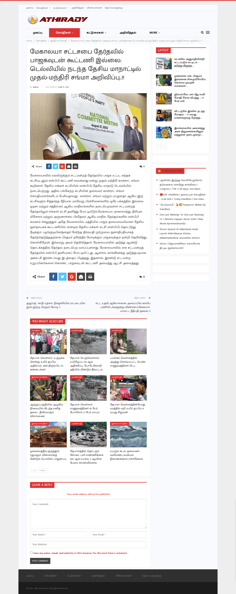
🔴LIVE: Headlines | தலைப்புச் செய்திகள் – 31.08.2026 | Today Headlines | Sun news (183, 196)
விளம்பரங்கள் (94, 8)
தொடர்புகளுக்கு (114, 8)
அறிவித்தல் (77, 8)
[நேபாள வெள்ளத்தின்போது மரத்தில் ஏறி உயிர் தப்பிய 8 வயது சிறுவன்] (128, 388)
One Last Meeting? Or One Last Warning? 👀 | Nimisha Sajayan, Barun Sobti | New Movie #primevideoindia (182, 219)
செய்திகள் (42, 8)
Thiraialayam (172, 171)
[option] (181, 98)
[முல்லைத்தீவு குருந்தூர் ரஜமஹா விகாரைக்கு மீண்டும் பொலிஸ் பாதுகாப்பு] (48, 434)
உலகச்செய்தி (77, 330)
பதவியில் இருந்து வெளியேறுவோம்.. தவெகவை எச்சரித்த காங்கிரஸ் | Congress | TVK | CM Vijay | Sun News (181, 184)
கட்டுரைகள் (59, 8)
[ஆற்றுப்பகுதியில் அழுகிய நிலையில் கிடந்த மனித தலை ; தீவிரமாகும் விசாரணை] (48, 388)
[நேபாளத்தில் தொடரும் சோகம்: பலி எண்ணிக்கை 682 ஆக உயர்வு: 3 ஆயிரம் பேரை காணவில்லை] (88, 434)
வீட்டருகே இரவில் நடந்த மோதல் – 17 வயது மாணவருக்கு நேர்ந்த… (189, 114)
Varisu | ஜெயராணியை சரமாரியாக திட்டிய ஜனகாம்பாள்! (180, 245)
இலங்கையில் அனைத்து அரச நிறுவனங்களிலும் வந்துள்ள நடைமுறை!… (189, 131)
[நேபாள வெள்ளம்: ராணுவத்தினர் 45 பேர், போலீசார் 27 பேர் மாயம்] (88, 388)
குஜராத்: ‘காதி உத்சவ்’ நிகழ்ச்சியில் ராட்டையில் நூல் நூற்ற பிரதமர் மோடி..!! (55, 305)
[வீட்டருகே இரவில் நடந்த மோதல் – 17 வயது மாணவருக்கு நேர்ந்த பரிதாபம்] (164, 115)
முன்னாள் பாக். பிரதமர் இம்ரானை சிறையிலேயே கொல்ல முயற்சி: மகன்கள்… (190, 81)
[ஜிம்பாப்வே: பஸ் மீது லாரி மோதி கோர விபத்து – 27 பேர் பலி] (164, 99)
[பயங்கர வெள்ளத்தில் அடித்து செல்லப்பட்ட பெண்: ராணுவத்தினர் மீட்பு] (128, 341)
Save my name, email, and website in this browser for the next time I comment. (80, 553)
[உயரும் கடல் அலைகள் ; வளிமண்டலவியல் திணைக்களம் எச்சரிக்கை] (128, 434)
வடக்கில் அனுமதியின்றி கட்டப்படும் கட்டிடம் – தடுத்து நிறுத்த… (189, 62)
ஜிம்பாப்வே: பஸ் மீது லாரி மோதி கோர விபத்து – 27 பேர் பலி (189, 97)
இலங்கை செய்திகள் (39, 377)
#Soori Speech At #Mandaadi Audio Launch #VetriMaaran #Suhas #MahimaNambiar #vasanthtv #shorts (180, 233)
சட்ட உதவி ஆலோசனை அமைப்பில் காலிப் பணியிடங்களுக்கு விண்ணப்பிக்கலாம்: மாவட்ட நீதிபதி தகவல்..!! (123, 307)
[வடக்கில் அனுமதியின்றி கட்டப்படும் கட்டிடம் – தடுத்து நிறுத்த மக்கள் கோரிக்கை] (164, 63)
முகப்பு (29, 8)
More (153, 32)
